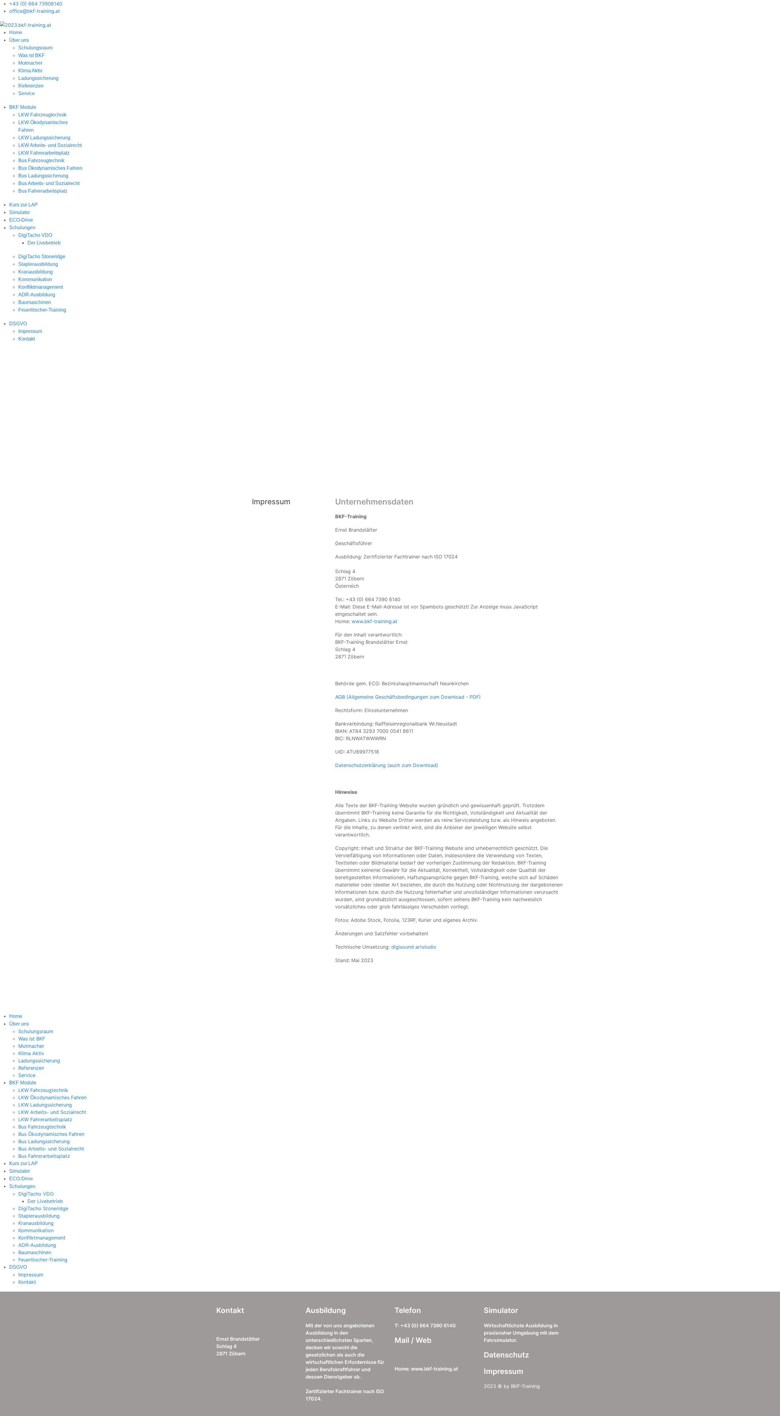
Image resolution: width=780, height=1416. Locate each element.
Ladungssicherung (38, 78)
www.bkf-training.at (375, 621)
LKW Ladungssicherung (44, 137)
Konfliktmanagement (40, 287)
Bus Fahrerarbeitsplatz (42, 191)
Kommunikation (35, 279)
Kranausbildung (35, 271)
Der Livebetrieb (44, 242)
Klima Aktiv (30, 70)
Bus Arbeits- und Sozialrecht (49, 183)
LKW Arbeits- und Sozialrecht (50, 145)
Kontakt (26, 338)
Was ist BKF (31, 55)
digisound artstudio (413, 947)
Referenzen (31, 85)
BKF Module (22, 107)
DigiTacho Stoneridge (41, 256)
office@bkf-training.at (34, 11)
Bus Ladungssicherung (43, 175)
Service (26, 93)
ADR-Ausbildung (36, 294)
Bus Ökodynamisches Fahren (50, 168)
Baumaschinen (34, 302)
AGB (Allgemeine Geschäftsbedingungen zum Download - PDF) (408, 697)
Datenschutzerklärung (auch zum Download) (386, 765)
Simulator (19, 212)
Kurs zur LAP (23, 204)
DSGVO (18, 323)
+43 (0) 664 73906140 (35, 4)
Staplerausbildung (38, 264)
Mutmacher (30, 63)
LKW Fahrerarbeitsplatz (43, 152)
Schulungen (22, 227)
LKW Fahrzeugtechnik (42, 114)
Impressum (30, 331)
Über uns (19, 40)
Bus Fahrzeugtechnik (41, 160)
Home (15, 32)
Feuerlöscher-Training (42, 309)
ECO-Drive (21, 220)
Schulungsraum (35, 47)
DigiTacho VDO (35, 235)
